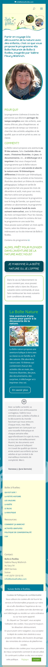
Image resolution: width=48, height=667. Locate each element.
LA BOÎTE (8, 504)
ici (29, 240)
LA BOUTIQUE (10, 513)
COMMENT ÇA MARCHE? (15, 524)
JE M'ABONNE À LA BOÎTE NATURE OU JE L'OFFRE (24, 266)
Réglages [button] (25, 659)
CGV (6, 536)
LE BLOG (8, 509)
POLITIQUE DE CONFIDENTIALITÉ (18, 532)
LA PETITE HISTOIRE (13, 496)
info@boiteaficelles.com (16, 579)
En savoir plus (20, 390)
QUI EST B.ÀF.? (10, 492)
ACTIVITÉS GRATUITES (13, 528)
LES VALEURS (10, 501)
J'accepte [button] (36, 659)
